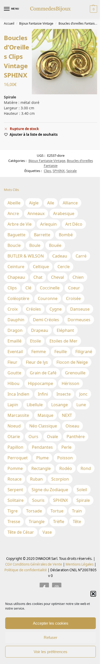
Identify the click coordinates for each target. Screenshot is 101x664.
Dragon (15, 330)
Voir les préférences (50, 651)
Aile (50, 203)
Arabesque (63, 213)
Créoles (33, 309)
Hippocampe (40, 383)
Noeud (14, 426)
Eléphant (65, 330)
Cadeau (59, 256)
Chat (37, 277)
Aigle (34, 203)
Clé (28, 288)
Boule (34, 245)
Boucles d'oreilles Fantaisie (78, 23)
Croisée (73, 298)
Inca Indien (18, 394)
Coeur (74, 288)
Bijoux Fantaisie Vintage (36, 23)
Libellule (35, 405)
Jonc (83, 394)
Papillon (15, 447)
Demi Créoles (46, 320)
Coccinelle (50, 288)
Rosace (14, 479)
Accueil (9, 23)
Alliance (70, 203)
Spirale (71, 170)
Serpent (15, 489)
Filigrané (83, 351)
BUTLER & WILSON (26, 256)
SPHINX (59, 170)
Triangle (37, 521)
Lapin (13, 405)
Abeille (14, 203)
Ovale (52, 436)
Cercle (63, 266)
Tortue (57, 511)
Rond (86, 468)
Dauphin (16, 320)
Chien (78, 277)
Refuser (50, 637)
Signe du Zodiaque (50, 489)
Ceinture (16, 266)
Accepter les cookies (50, 623)
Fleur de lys (37, 362)
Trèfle (58, 521)
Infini (43, 394)
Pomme (15, 468)
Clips (47, 170)
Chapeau (16, 277)
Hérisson (70, 383)
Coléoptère (18, 298)
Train (77, 511)
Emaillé (14, 341)
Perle (66, 447)
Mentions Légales (79, 564)
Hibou (13, 383)
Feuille (60, 351)
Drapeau (39, 330)
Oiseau (72, 426)
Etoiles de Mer (63, 341)
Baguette (16, 235)
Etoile (35, 341)
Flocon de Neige (72, 362)
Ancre (13, 213)
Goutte (14, 373)
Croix (13, 309)
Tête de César (21, 532)
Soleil (82, 489)
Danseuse (80, 309)
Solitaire (16, 500)
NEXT (67, 415)
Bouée (55, 245)
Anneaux (36, 213)
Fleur (12, 362)
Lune (81, 405)
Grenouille (75, 373)
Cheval (57, 277)
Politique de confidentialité (25, 570)
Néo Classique (43, 426)
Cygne (55, 309)
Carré (81, 256)
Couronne (47, 298)
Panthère (76, 436)
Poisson (65, 458)
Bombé (66, 235)
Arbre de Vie (20, 224)
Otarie (14, 436)
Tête (77, 521)
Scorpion (60, 479)
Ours (33, 436)
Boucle (14, 245)
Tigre (13, 511)
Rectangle (41, 468)
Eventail (15, 351)
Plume (42, 458)
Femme (38, 351)
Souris (38, 500)
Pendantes (42, 447)
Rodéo (65, 468)
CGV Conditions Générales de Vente (33, 564)
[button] (93, 593)
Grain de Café (43, 373)
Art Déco (73, 224)
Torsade (34, 511)
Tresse (14, 521)
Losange (59, 405)
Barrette (42, 235)
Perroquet (18, 458)
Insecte (63, 394)
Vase (47, 532)
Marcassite (18, 415)
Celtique (41, 266)
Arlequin (48, 224)
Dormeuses (79, 320)
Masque (45, 415)
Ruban (36, 479)
